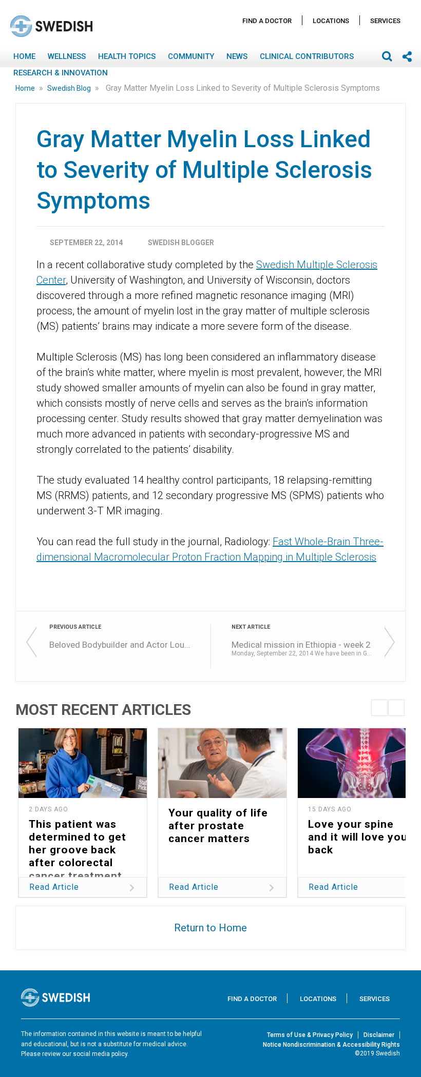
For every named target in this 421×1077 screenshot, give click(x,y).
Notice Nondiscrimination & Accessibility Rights (331, 1044)
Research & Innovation (60, 72)
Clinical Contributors (307, 56)
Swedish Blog (69, 88)
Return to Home (210, 928)
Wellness (67, 56)
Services (385, 21)
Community (191, 56)
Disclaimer (378, 1035)
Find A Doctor (267, 21)
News (236, 56)
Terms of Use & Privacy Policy (310, 1035)
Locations (331, 21)
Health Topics (127, 56)
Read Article (54, 887)
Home (24, 56)
